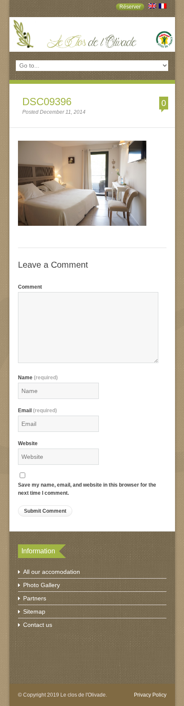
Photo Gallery (41, 585)
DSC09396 (46, 101)
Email (37, 411)
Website (28, 443)
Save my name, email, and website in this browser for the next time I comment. (87, 489)
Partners (34, 598)
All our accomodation (51, 571)
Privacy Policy (150, 695)
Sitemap (34, 611)
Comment (30, 287)
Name (38, 378)
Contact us (37, 624)
